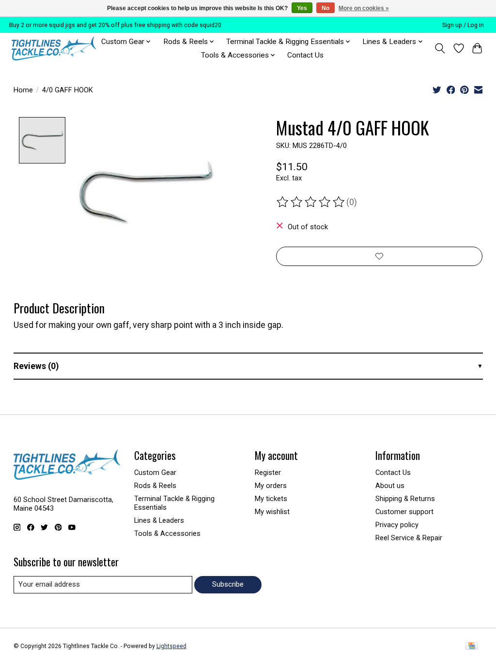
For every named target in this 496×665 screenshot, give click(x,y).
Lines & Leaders (159, 520)
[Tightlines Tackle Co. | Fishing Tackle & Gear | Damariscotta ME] (54, 48)
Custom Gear (155, 472)
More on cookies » (364, 8)
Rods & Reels (155, 485)
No (325, 8)
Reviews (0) (36, 366)
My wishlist (272, 511)
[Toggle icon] (440, 48)
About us (389, 485)
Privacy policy (396, 524)
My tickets (271, 498)
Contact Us (305, 55)
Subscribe (228, 584)
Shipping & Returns (405, 498)
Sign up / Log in (463, 25)
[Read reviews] (311, 202)
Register (268, 472)
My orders (271, 485)
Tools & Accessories (167, 533)
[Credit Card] (471, 646)
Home (23, 90)
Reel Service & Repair (408, 537)
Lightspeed (171, 646)
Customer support (404, 511)
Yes (302, 8)
